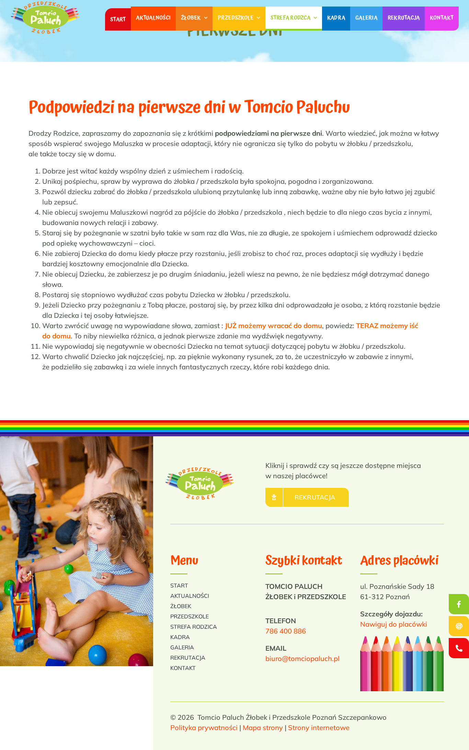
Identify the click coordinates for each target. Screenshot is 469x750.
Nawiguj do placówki (393, 624)
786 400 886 (285, 631)
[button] (459, 648)
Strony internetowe (319, 727)
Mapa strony (263, 727)
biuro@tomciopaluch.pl (302, 658)
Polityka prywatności (204, 727)
